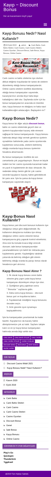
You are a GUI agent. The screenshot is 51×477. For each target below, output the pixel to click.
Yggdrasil (8, 462)
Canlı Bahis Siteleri (21, 337)
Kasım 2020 (11, 380)
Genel (9, 425)
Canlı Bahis (35, 45)
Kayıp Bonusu (33, 345)
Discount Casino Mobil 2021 (20, 363)
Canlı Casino (19, 48)
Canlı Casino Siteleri (33, 48)
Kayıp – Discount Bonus (20, 7)
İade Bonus (34, 50)
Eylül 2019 (11, 385)
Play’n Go (8, 453)
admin (23, 45)
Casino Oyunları (9, 50)
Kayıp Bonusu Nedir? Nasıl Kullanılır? (24, 368)
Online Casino (15, 53)
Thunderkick (10, 459)
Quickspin (8, 456)
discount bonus (36, 123)
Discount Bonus (23, 50)
